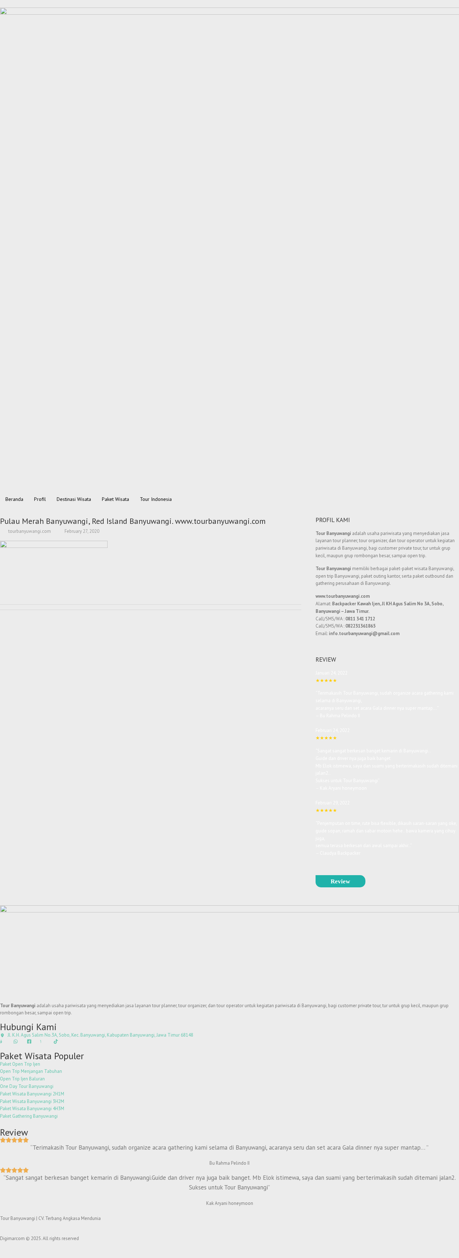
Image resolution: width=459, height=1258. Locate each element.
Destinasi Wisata (74, 499)
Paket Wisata (115, 499)
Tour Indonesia (156, 499)
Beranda (14, 499)
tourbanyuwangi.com (29, 531)
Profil (40, 499)
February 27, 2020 (81, 531)
